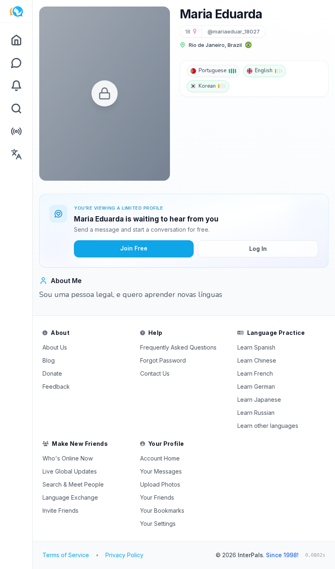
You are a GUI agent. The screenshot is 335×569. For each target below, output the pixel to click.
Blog (48, 360)
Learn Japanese (259, 399)
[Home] (16, 40)
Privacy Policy (124, 554)
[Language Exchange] (16, 154)
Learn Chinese (256, 360)
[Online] (16, 131)
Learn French (255, 373)
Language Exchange (70, 497)
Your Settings (158, 523)
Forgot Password (163, 360)
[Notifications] (16, 85)
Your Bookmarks (162, 510)
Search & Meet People (73, 484)
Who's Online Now (67, 458)
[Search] (16, 108)
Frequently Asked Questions (178, 347)
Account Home (160, 458)
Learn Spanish (256, 347)
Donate (52, 373)
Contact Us (155, 373)
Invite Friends (60, 510)
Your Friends (157, 497)
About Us (54, 347)
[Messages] (16, 62)
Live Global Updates (69, 471)
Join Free (133, 248)
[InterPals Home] (16, 11)
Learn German (256, 386)
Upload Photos (160, 484)
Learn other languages (267, 425)
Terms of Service (65, 554)
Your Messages (161, 471)
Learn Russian (256, 412)
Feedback (56, 386)
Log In (258, 248)
